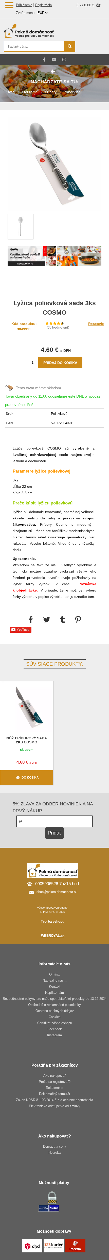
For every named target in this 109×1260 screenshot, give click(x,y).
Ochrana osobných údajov (54, 1011)
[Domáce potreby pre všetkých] (39, 30)
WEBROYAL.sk (52, 936)
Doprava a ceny (54, 1146)
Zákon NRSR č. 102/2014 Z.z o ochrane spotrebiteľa (54, 1100)
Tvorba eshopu (52, 921)
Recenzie (96, 324)
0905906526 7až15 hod (57, 883)
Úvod (10, 92)
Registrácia (43, 5)
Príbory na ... (74, 92)
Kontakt (54, 986)
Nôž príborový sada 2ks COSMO (26, 740)
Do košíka (30, 777)
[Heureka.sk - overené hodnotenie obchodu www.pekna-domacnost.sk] (93, 47)
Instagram (54, 1035)
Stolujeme (30, 92)
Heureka (54, 1152)
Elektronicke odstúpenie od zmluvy (54, 1106)
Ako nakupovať (54, 1076)
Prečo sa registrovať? (54, 1082)
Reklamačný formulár (54, 1094)
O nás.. (54, 974)
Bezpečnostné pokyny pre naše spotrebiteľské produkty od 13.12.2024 (54, 999)
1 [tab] (54, 258)
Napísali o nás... (55, 980)
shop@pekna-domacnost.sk (57, 892)
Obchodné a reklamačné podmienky (54, 1005)
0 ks (80, 5)
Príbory (51, 92)
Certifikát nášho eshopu (54, 1023)
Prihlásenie (24, 5)
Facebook (54, 1029)
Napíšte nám (54, 992)
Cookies (55, 1017)
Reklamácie (54, 1088)
